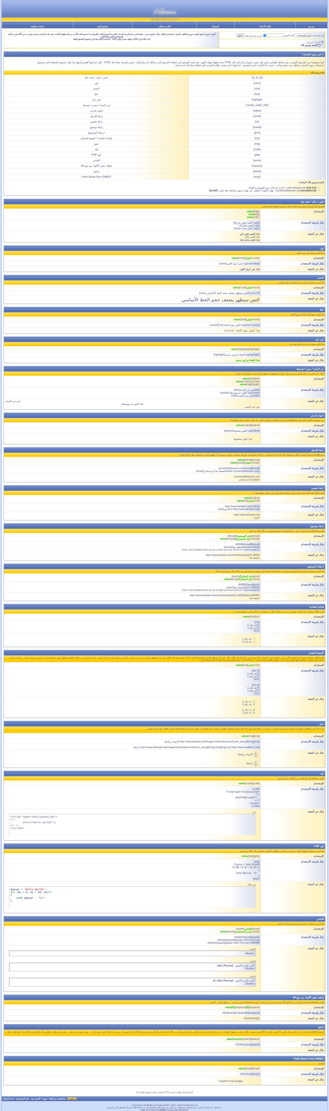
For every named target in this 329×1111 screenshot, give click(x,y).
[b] (261, 77)
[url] (257, 121)
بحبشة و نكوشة (37, 26)
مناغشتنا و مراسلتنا (57, 1098)
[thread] (257, 127)
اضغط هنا (255, 557)
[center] (250, 105)
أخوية (317, 42)
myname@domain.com (247, 476)
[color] (257, 83)
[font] (257, 94)
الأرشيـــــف (36, 1098)
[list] (257, 138)
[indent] (257, 110)
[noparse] (257, 165)
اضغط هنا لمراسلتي (249, 479)
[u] (253, 77)
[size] (257, 88)
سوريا (44, 1098)
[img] (257, 143)
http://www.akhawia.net (247, 514)
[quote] (257, 160)
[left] (266, 105)
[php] (257, 154)
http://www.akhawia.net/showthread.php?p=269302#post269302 (225, 595)
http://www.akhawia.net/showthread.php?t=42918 (233, 555)
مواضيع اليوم (102, 26)
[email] (257, 116)
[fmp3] (257, 176)
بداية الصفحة (8, 1098)
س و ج (311, 26)
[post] (257, 132)
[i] (257, 77)
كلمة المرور (289, 35)
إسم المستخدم (317, 35)
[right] (259, 105)
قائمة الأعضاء (265, 26)
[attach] (257, 171)
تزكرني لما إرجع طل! (254, 36)
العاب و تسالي (165, 26)
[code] (257, 149)
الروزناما (215, 26)
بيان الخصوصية (22, 1098)
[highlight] (257, 99)
